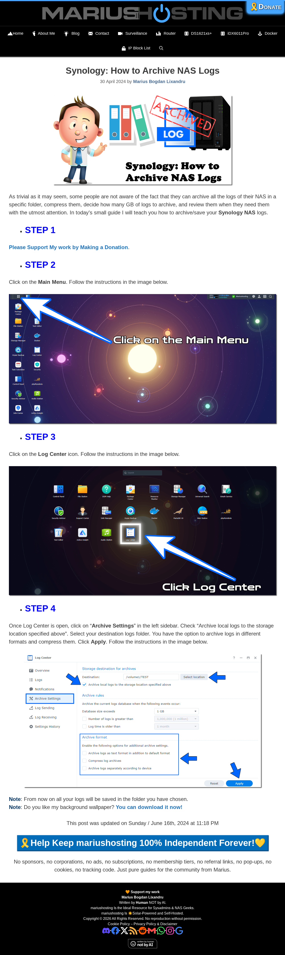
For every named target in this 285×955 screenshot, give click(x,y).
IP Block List (139, 48)
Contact (102, 33)
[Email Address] (152, 930)
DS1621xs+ (201, 33)
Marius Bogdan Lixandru (142, 897)
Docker (271, 33)
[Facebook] (115, 930)
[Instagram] (179, 930)
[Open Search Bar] (161, 48)
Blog (75, 33)
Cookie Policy (119, 924)
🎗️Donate (265, 6)
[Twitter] (124, 930)
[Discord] (106, 930)
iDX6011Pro (238, 33)
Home (18, 33)
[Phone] (143, 930)
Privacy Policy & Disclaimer (155, 924)
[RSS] (133, 930)
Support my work (145, 892)
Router (170, 33)
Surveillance (136, 33)
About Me (46, 33)
